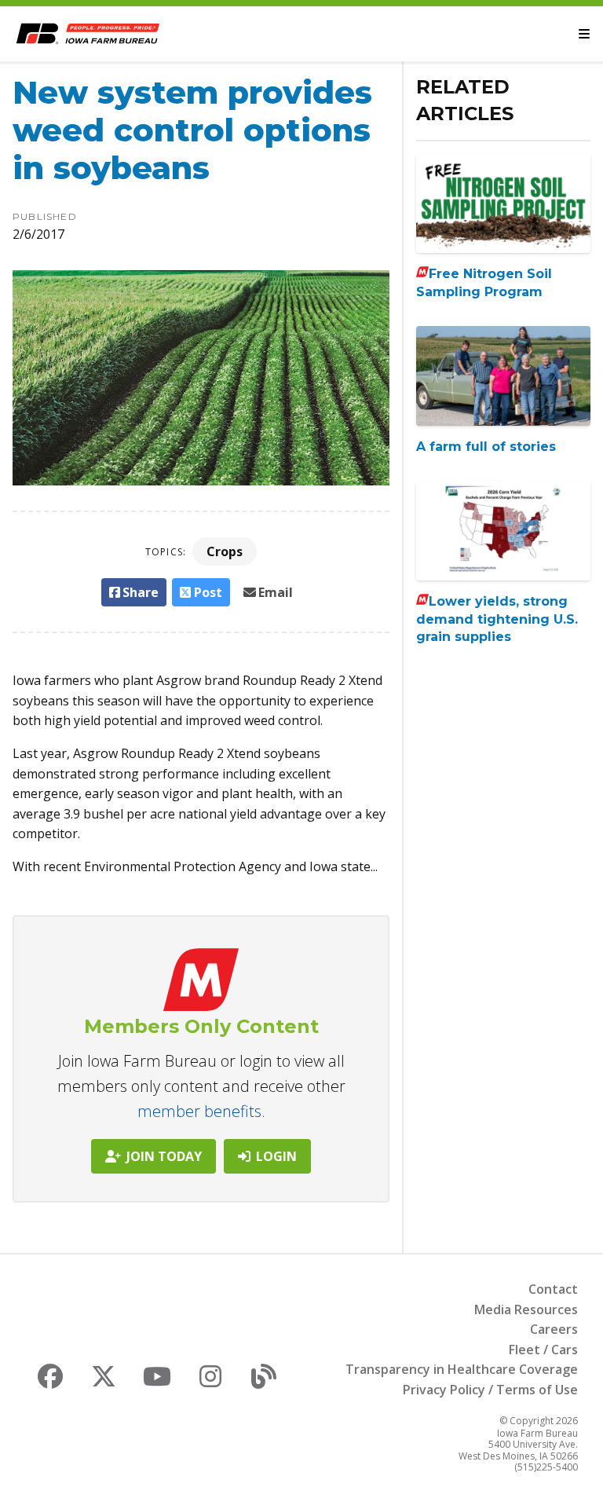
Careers (554, 1329)
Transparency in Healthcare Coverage (461, 1369)
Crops (224, 551)
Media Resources (526, 1309)
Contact (553, 1289)
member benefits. (201, 1111)
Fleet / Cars (543, 1349)
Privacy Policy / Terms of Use (490, 1389)
